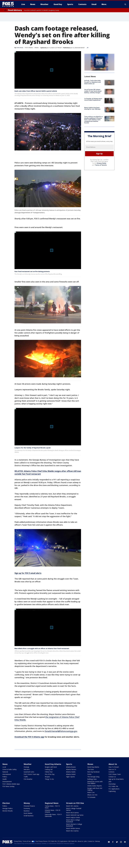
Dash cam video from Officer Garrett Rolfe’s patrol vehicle (36, 91)
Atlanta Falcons (71, 769)
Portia (89, 774)
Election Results (7, 811)
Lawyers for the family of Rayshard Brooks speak (33, 448)
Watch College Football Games (73, 809)
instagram (121, 842)
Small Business (28, 816)
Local (4, 767)
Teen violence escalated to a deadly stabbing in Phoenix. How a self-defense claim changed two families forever (93, 120)
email (125, 842)
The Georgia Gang (93, 777)
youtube (108, 842)
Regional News (51, 803)
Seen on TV (112, 769)
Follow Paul (48, 772)
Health (4, 779)
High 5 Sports (70, 777)
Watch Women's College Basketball (74, 825)
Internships (112, 784)
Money (27, 803)
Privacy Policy (101, 163)
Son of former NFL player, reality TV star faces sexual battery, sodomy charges (92, 91)
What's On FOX (92, 795)
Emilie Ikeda (19, 47)
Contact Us (112, 777)
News (4, 764)
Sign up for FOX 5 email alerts (28, 573)
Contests (111, 772)
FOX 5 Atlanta (29, 47)
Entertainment (7, 781)
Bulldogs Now (92, 779)
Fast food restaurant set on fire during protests (32, 271)
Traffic (26, 777)
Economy (27, 808)
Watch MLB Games (72, 813)
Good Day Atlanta (53, 764)
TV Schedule (91, 797)
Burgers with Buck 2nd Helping (94, 789)
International (6, 774)
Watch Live (91, 792)
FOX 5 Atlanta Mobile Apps (11, 784)
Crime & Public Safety (9, 769)
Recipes (47, 777)
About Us (113, 764)
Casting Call (48, 769)
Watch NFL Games (72, 806)
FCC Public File (113, 786)
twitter (117, 842)
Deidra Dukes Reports (94, 786)
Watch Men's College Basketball (73, 821)
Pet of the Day (49, 774)
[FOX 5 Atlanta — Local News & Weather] (9, 4)
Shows (90, 764)
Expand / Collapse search (125, 4)
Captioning (112, 791)
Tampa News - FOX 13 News (52, 807)
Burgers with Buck (51, 767)
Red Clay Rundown (93, 772)
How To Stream (114, 767)
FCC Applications (114, 789)
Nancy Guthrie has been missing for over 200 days (92, 108)
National (5, 772)
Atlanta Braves (71, 767)
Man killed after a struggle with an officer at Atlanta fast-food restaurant (42, 648)
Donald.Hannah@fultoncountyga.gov (61, 731)
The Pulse (90, 769)
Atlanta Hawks (70, 772)
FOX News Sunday (8, 786)
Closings (26, 767)
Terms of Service (101, 165)
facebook (112, 842)
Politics (4, 777)
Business (27, 811)
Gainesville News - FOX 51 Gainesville (53, 815)
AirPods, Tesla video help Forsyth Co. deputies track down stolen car (92, 82)
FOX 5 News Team (115, 774)
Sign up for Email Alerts (116, 779)
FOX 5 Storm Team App (31, 774)
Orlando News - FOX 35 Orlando (52, 811)
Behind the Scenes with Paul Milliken (95, 782)
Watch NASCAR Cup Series (74, 815)
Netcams (27, 769)
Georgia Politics (7, 808)
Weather (28, 764)
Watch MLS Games (72, 831)
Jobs (110, 781)
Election (6, 803)
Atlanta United (70, 774)
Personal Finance (29, 806)
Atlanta (37, 47)
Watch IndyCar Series (73, 817)
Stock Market (28, 813)
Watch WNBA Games (73, 828)
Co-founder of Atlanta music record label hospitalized (93, 99)
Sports (69, 764)
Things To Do (49, 779)
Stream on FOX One (75, 803)
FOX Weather (28, 779)
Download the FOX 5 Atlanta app (29, 737)
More (104, 4)
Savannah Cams (29, 772)
